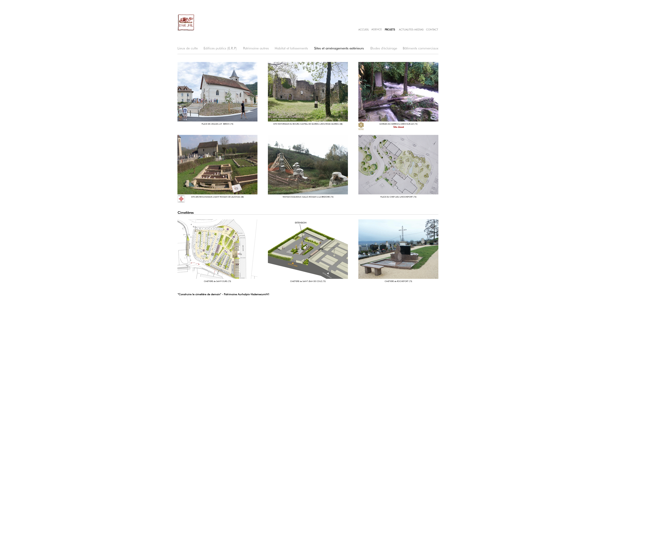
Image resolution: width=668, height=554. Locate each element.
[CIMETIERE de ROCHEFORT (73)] (398, 249)
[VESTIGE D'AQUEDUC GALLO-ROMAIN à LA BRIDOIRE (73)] (308, 164)
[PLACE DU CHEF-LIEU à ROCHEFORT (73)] (398, 164)
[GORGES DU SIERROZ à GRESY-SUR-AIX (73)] (398, 91)
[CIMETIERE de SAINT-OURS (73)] (217, 249)
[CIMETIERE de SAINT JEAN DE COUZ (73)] (308, 249)
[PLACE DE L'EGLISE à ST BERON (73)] (217, 91)
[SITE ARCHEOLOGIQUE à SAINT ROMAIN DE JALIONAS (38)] (217, 164)
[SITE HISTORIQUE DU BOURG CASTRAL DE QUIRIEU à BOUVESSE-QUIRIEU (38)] (308, 91)
